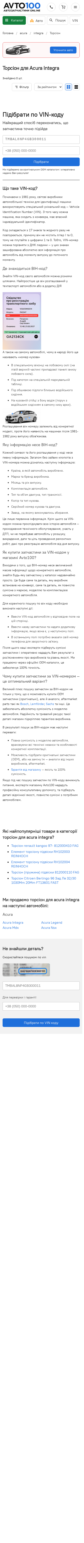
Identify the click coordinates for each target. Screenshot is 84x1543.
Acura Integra (13, 922)
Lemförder (37, 704)
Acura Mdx (11, 927)
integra (38, 33)
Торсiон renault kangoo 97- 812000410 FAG (45, 845)
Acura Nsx (49, 927)
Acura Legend (51, 922)
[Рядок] (76, 87)
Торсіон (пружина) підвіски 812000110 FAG (45, 872)
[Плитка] (68, 87)
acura (23, 33)
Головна (8, 33)
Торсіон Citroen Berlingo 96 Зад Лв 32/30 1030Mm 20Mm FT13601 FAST (43, 880)
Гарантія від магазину (26, 770)
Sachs (50, 704)
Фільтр (24, 87)
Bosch (24, 704)
